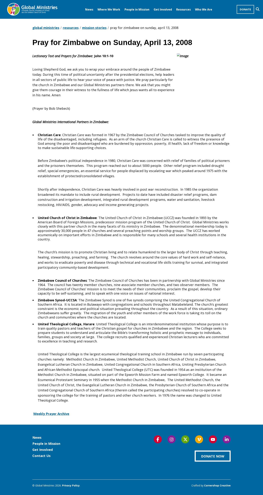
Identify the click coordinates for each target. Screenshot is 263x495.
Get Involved (163, 9)
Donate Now (212, 456)
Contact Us (41, 456)
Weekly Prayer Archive (51, 414)
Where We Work (109, 9)
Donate (245, 9)
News (89, 9)
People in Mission (137, 9)
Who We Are (203, 9)
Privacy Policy (71, 485)
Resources (183, 9)
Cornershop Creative (217, 485)
